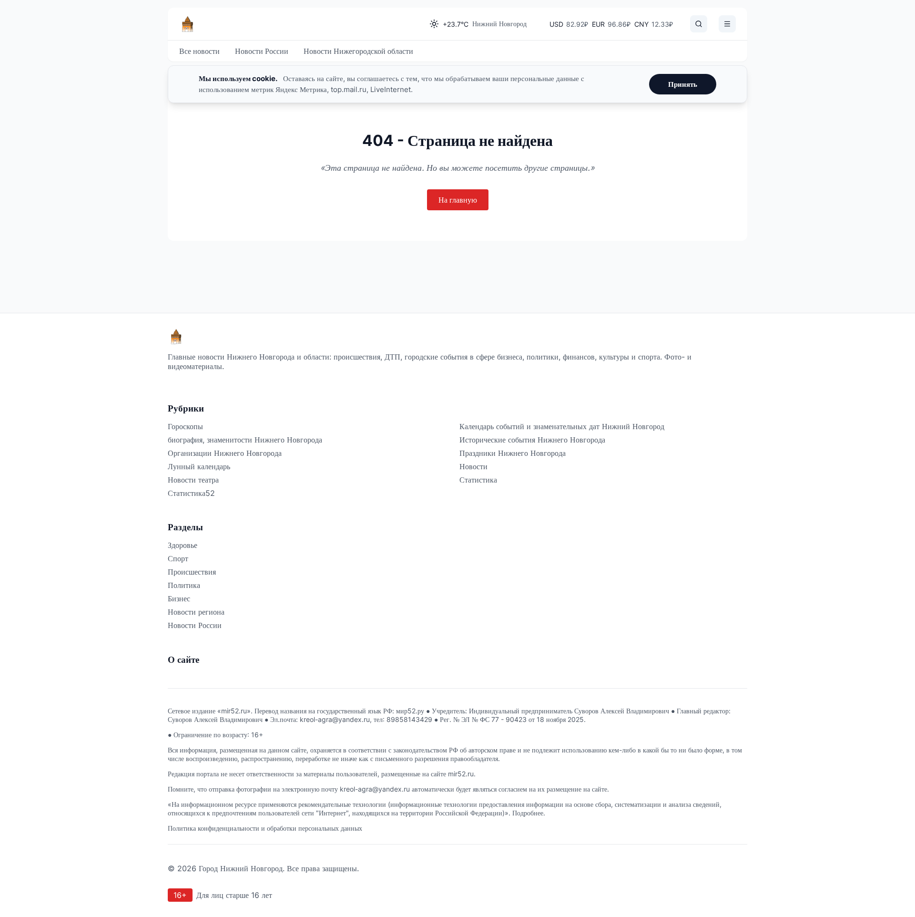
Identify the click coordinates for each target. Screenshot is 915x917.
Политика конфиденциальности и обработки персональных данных (265, 828)
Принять (682, 84)
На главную (457, 200)
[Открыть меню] (727, 23)
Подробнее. (528, 813)
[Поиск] (698, 23)
